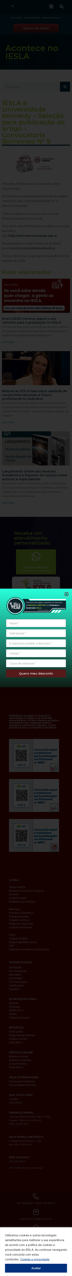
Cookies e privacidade (34, 1259)
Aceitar (36, 1268)
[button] (66, 594)
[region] (36, 1251)
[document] (36, 638)
